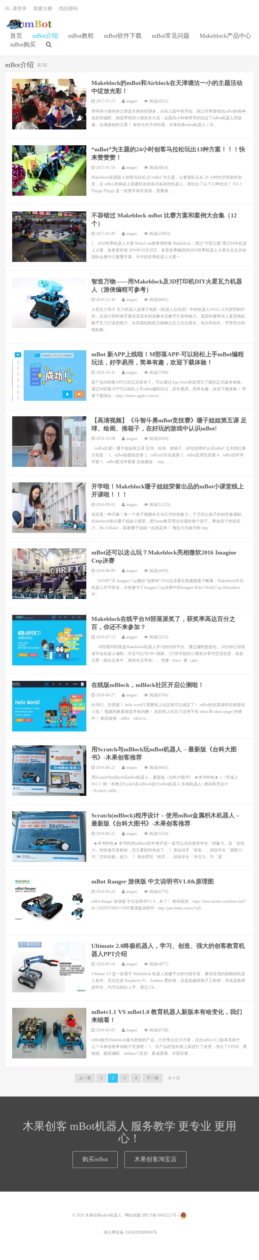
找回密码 (68, 8)
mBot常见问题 (171, 35)
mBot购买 (23, 44)
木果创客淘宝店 (155, 1159)
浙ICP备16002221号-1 (161, 1215)
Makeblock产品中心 (225, 35)
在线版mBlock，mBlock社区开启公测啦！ (147, 685)
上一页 (85, 1078)
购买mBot (95, 1159)
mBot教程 (81, 35)
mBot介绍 (45, 35)
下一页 (152, 1078)
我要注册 (42, 8)
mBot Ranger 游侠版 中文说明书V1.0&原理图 (152, 881)
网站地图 (133, 1215)
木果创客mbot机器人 (28, 24)
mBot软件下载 (123, 35)
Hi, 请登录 (16, 8)
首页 (16, 35)
